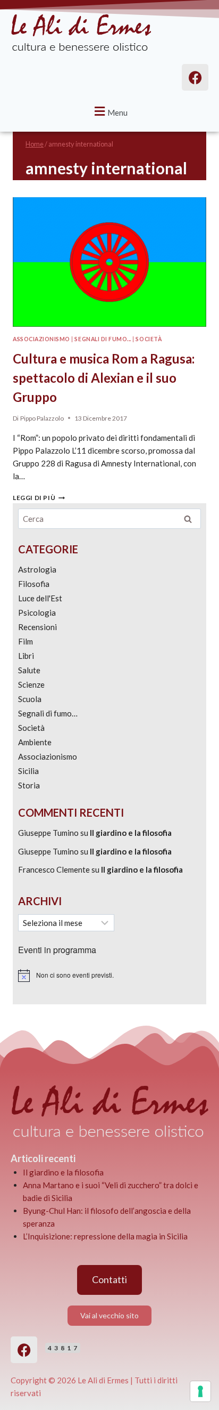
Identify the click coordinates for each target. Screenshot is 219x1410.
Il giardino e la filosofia (131, 832)
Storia (29, 785)
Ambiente (35, 742)
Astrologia (37, 569)
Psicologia (37, 612)
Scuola (29, 699)
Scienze (31, 684)
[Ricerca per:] (109, 518)
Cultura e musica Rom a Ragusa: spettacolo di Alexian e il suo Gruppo (104, 378)
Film (25, 641)
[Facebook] (24, 1349)
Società (149, 339)
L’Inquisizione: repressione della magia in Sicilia (105, 1236)
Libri (26, 655)
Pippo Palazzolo (42, 418)
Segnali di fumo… (48, 713)
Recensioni (37, 627)
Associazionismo (41, 339)
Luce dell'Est (40, 598)
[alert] (109, 975)
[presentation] (109, 262)
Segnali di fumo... (102, 339)
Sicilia (28, 771)
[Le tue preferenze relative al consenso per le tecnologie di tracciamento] (200, 1391)
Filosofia (33, 584)
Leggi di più (39, 498)
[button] (109, 111)
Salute (29, 670)
